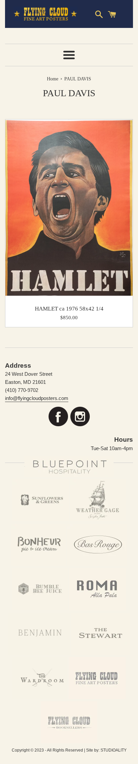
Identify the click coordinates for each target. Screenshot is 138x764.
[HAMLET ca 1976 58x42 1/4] (69, 207)
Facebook (58, 417)
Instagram (80, 417)
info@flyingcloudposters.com (36, 398)
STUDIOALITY (113, 750)
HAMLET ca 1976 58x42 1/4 (69, 308)
